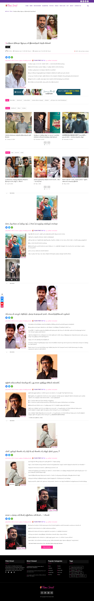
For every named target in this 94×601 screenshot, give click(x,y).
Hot (68, 5)
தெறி (12, 152)
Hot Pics (50, 574)
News (31, 5)
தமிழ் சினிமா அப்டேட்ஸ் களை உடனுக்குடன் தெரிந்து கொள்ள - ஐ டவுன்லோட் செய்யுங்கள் (31, 60)
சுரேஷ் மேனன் (19, 100)
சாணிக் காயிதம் (73, 573)
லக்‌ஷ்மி (22, 152)
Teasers (59, 568)
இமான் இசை (12, 100)
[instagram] (2, 306)
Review (58, 566)
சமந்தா (80, 573)
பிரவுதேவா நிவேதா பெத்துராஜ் (37, 100)
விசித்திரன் (72, 570)
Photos (51, 5)
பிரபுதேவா (24, 108)
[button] (12, 270)
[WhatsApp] (12, 57)
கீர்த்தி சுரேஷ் (73, 575)
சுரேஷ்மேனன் (13, 108)
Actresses (50, 570)
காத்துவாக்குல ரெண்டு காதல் (76, 567)
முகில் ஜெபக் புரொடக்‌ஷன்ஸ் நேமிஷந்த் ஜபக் (59, 100)
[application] (12, 270)
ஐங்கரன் (79, 570)
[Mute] (16, 279)
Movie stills (59, 570)
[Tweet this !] (9, 57)
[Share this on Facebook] (6, 57)
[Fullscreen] (18, 279)
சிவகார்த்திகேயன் (81, 575)
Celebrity (50, 568)
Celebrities (45, 5)
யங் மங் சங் (17, 152)
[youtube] (2, 303)
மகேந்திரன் (47, 100)
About (71, 5)
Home (26, 5)
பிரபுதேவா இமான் (27, 100)
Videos (56, 5)
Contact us (78, 5)
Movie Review (37, 5)
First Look (62, 5)
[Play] (7, 279)
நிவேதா (19, 108)
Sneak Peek (50, 572)
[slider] (12, 279)
